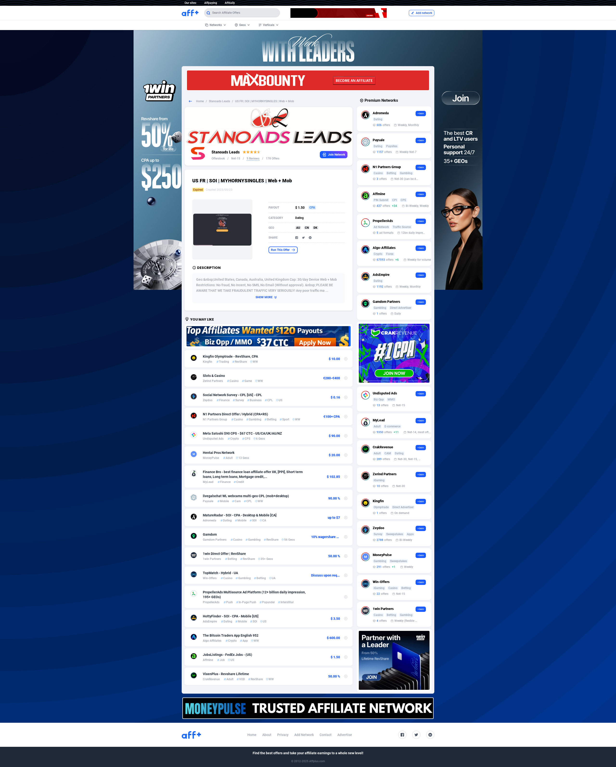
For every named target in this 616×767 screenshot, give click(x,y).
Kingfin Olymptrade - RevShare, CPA (230, 356)
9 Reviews (253, 158)
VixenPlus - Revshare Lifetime (226, 674)
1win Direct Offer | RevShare (224, 554)
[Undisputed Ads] (268, 336)
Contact (326, 735)
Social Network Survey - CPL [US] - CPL (232, 395)
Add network (424, 13)
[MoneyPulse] (308, 708)
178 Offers (272, 158)
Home (200, 101)
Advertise (344, 735)
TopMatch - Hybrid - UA (220, 573)
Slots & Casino (214, 376)
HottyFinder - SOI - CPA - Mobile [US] (230, 616)
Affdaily (230, 3)
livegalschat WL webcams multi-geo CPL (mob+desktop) (246, 496)
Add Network (304, 735)
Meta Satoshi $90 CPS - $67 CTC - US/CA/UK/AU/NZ (242, 433)
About (266, 735)
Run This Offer (280, 250)
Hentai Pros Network (218, 453)
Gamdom (210, 534)
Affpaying (210, 3)
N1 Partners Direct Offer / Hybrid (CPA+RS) (235, 414)
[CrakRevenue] (394, 353)
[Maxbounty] (308, 80)
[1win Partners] (394, 660)
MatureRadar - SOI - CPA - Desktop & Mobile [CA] (239, 515)
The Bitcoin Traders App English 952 (230, 635)
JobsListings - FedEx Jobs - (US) (227, 655)
